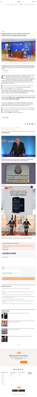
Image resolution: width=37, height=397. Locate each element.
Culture (25, 4)
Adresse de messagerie (7, 273)
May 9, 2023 (20, 88)
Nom (3, 269)
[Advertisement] (18, 17)
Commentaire (5, 257)
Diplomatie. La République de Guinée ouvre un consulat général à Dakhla (18, 98)
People (2, 381)
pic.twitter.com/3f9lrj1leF (26, 87)
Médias (29, 4)
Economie (12, 4)
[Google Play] (21, 390)
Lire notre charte (5, 249)
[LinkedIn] (20, 369)
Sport (32, 4)
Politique (8, 4)
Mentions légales (30, 374)
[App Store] (15, 390)
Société (16, 4)
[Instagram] (22, 369)
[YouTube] (18, 369)
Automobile (3, 380)
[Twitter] (16, 369)
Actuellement (3, 4)
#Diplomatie (18, 127)
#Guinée (12, 127)
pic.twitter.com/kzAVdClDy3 (14, 110)
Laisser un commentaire (18, 278)
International (21, 4)
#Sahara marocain (5, 127)
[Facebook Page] (14, 369)
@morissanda (19, 87)
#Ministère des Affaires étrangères (8, 129)
